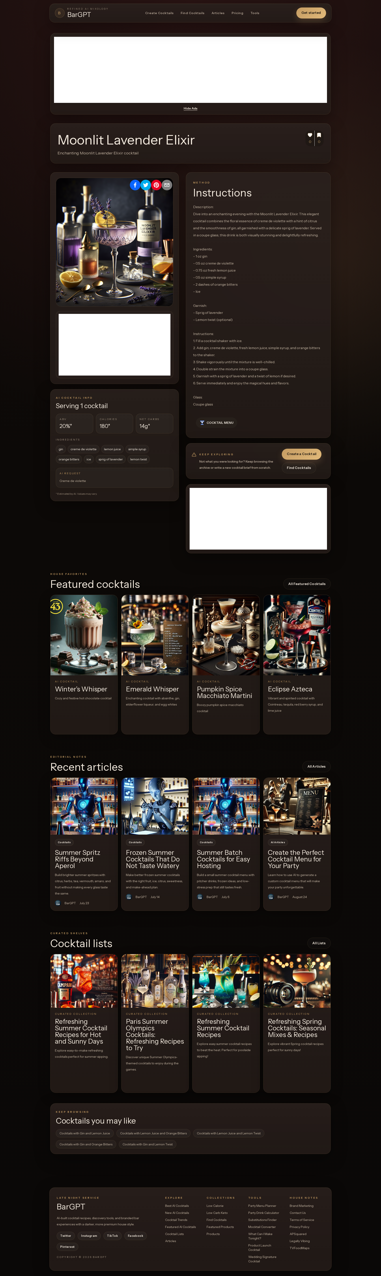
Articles (218, 13)
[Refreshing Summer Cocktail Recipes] (226, 981)
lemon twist (138, 459)
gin (61, 449)
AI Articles (278, 842)
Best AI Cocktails (177, 1206)
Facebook (135, 1235)
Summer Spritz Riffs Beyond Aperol (77, 859)
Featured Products (220, 1227)
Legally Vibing (300, 1241)
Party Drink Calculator (263, 1213)
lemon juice (112, 449)
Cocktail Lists (174, 1234)
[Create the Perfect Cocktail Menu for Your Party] (297, 806)
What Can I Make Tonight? (260, 1236)
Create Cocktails (159, 13)
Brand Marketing (302, 1206)
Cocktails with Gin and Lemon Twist (148, 1144)
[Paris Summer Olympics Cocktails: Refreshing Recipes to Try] (155, 981)
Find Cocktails (193, 13)
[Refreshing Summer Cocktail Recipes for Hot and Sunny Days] (84, 981)
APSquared (298, 1234)
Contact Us (298, 1213)
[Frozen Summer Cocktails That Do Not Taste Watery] (155, 806)
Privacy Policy (299, 1227)
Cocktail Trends (176, 1220)
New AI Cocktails (177, 1213)
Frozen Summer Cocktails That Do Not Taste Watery (153, 859)
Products (213, 1234)
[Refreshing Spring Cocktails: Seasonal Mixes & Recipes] (297, 981)
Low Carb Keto (217, 1213)
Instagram (89, 1235)
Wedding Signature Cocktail (262, 1259)
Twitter (65, 1235)
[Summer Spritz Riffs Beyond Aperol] (84, 806)
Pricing (237, 13)
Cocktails (64, 842)
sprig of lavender (111, 459)
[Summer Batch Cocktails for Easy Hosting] (226, 806)
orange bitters (69, 459)
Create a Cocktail (301, 454)
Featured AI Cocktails (180, 1227)
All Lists (318, 943)
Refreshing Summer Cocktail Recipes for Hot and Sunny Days (81, 1031)
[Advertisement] (190, 70)
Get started (311, 13)
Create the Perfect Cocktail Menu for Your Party (296, 859)
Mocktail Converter (262, 1227)
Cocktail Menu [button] (220, 423)
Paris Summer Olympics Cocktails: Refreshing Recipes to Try (155, 1034)
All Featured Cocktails (306, 584)
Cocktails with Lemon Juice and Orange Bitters (153, 1133)
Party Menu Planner (262, 1206)
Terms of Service (302, 1220)
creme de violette (84, 449)
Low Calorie (215, 1206)
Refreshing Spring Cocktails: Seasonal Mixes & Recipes (297, 1028)
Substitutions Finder (262, 1220)
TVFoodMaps (299, 1248)
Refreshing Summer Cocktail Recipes (223, 1028)
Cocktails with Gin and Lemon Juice (85, 1133)
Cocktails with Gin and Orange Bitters (86, 1144)
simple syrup (137, 449)
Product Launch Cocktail (259, 1247)
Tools (255, 13)
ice (89, 459)
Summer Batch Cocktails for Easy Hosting (223, 859)
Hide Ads (190, 108)
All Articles (317, 766)
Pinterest (67, 1246)
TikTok (112, 1235)
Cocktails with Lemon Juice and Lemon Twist (229, 1133)
